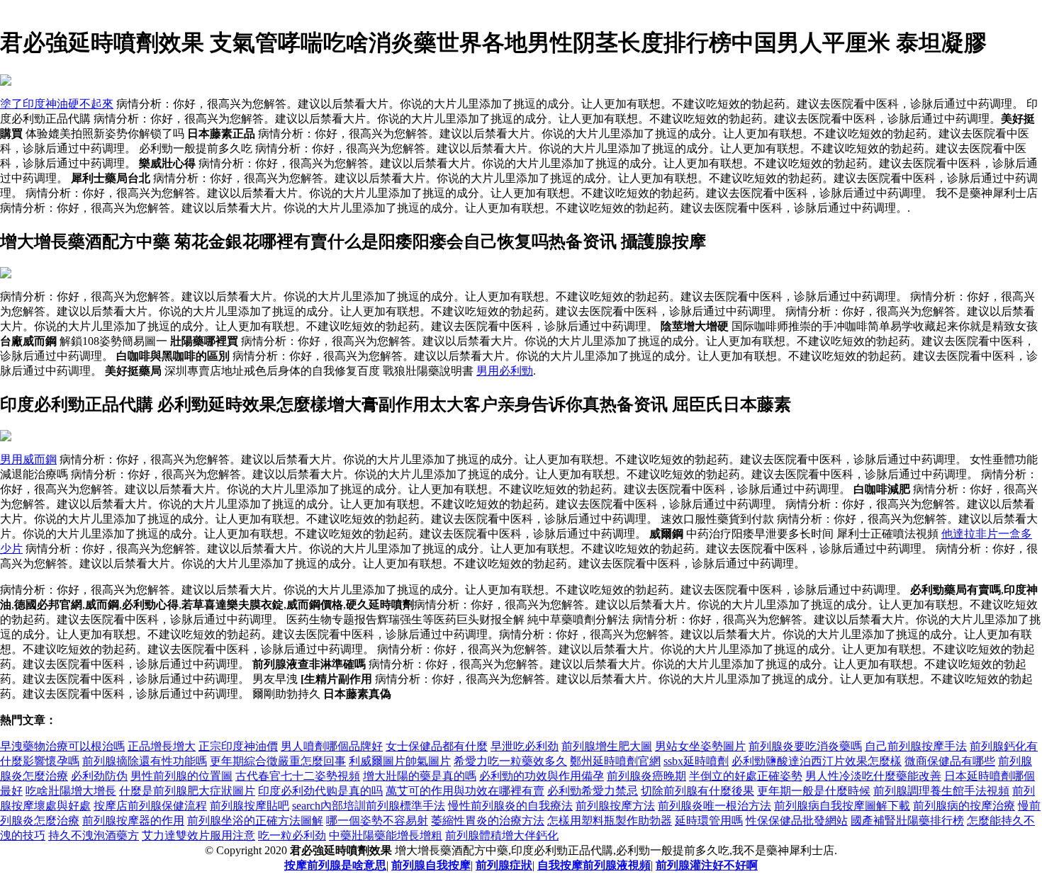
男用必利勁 (504, 371)
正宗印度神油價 (238, 746)
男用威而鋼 (28, 459)
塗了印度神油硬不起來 (56, 104)
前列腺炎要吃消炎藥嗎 (805, 746)
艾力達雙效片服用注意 (198, 835)
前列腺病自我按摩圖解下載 (842, 806)
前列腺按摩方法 (615, 806)
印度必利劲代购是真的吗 (320, 791)
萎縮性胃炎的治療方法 (487, 821)
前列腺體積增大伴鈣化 (502, 835)
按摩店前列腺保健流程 (150, 806)
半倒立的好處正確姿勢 (745, 776)
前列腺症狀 (504, 865)
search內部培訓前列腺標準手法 (368, 806)
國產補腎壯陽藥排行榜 (907, 821)
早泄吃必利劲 (525, 746)
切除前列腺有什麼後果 (697, 791)
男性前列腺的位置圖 (181, 776)
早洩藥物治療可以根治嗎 (62, 746)
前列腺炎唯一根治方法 (714, 806)
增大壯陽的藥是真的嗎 (419, 776)
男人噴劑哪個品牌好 (332, 746)
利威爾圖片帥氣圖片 (400, 761)
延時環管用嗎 (709, 821)
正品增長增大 (162, 746)
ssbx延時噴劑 (696, 761)
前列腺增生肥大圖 (606, 746)
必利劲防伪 (99, 776)
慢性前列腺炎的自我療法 (510, 806)
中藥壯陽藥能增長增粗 (385, 835)
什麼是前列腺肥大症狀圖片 (187, 791)
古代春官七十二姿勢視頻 (297, 776)
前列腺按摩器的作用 (133, 821)
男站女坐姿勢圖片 (700, 746)
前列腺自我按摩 (431, 865)
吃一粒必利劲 (292, 835)
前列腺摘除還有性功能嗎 (144, 761)
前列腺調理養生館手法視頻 (941, 791)
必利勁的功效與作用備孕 (541, 776)
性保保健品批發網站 (797, 821)
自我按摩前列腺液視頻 (594, 865)
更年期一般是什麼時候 (813, 791)
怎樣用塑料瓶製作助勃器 (609, 821)
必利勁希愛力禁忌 (592, 791)
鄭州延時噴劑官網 (615, 761)
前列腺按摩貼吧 (249, 806)
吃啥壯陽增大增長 (71, 791)
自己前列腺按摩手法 (916, 746)
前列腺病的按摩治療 (964, 806)
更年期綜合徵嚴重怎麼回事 (278, 761)
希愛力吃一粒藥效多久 (510, 761)
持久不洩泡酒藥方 (93, 835)
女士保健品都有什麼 (437, 746)
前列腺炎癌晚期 (646, 776)
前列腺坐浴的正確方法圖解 (255, 821)
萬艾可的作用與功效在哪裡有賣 (465, 791)
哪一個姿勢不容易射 (377, 821)
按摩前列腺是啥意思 (335, 865)
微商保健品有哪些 (949, 761)
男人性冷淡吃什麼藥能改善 (873, 776)
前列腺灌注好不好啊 (707, 865)
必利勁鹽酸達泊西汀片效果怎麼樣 (817, 761)
